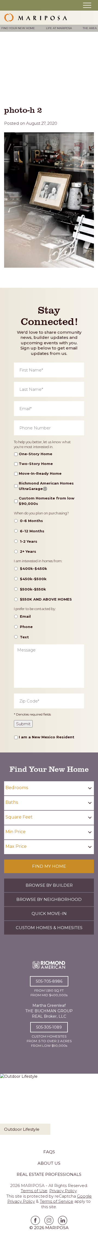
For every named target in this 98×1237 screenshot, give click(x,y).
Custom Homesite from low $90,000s (46, 501)
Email (25, 616)
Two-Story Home (36, 463)
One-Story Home (35, 454)
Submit (23, 723)
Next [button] (91, 1108)
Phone (26, 626)
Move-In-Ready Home (40, 473)
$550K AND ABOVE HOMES (46, 599)
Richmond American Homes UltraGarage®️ (46, 486)
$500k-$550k (33, 589)
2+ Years (28, 551)
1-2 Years (28, 541)
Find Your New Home (18, 28)
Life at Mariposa (59, 28)
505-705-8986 (49, 981)
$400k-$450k (33, 568)
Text (24, 637)
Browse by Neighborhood (49, 899)
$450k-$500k (33, 579)
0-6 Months (31, 520)
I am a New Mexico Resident (46, 737)
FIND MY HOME (49, 866)
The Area (90, 28)
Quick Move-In (49, 913)
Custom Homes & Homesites (49, 927)
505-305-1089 (49, 1027)
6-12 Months (32, 531)
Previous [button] (6, 1108)
